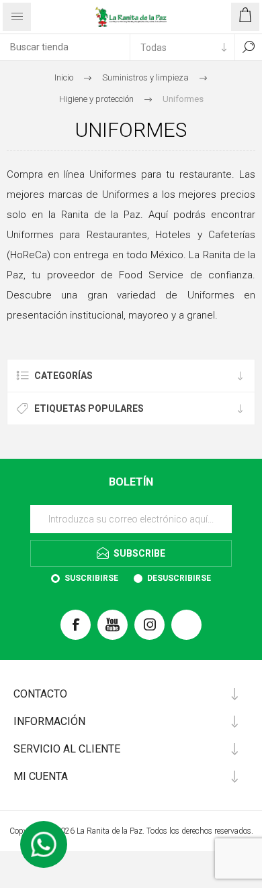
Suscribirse (91, 578)
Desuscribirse (179, 578)
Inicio (63, 77)
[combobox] (65, 47)
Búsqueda (248, 47)
